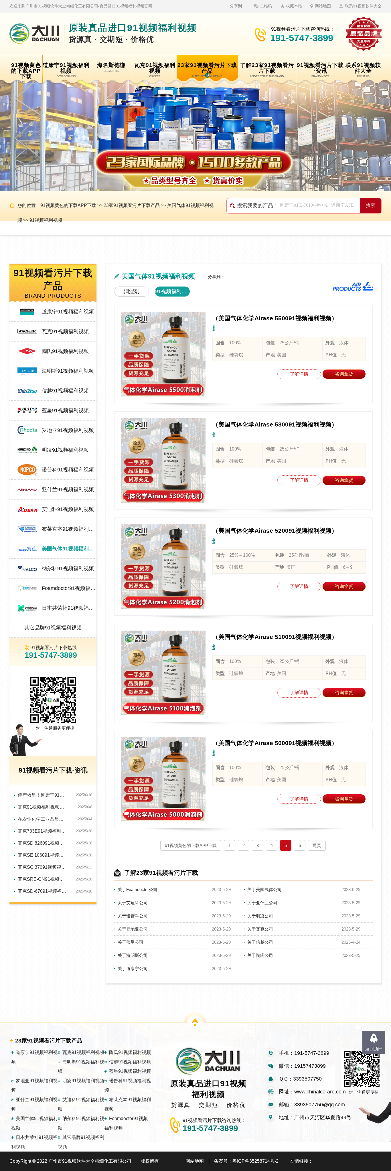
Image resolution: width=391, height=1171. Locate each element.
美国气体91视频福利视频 (69, 549)
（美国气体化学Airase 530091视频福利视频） (274, 424)
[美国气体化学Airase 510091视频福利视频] (163, 673)
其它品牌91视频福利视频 (53, 628)
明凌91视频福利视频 (65, 450)
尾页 (317, 845)
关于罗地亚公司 (133, 929)
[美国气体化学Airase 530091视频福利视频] (163, 460)
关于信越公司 (260, 942)
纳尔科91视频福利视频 (68, 568)
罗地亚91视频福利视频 (68, 430)
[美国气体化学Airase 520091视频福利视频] (163, 566)
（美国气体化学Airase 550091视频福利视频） (274, 318)
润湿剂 (131, 291)
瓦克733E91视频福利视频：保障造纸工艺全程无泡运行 (42, 831)
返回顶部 (373, 1048)
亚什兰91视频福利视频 (68, 489)
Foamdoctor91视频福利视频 (69, 588)
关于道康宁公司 (133, 968)
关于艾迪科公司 (133, 902)
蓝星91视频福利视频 (65, 410)
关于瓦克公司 (260, 929)
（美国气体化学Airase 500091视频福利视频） (274, 743)
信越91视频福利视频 (65, 391)
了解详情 (299, 374)
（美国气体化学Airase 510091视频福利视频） (274, 636)
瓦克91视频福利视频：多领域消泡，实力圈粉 (42, 807)
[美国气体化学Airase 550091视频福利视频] (163, 354)
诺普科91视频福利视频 (68, 470)
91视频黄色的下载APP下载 (68, 205)
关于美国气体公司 (264, 889)
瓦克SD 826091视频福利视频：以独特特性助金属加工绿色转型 (42, 843)
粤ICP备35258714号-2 (255, 1161)
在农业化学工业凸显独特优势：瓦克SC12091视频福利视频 (42, 819)
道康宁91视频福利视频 (68, 312)
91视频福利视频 (45, 220)
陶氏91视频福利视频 (65, 351)
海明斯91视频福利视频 (68, 371)
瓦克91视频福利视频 (65, 331)
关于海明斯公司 (133, 955)
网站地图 (323, 6)
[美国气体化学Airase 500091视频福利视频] (163, 779)
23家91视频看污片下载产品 (132, 205)
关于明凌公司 (260, 915)
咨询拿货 (344, 374)
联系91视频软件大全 (363, 6)
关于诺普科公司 (133, 915)
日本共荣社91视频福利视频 (69, 608)
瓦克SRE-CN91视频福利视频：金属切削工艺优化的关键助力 (42, 879)
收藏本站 (294, 6)
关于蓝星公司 (130, 942)
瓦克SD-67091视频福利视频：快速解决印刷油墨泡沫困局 (42, 891)
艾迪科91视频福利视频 (68, 509)
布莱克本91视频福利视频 (69, 529)
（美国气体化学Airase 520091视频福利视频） (274, 530)
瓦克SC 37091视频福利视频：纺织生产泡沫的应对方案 (42, 867)
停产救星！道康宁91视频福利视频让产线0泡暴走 (42, 795)
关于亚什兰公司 (262, 902)
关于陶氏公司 (260, 955)
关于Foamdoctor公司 (137, 889)
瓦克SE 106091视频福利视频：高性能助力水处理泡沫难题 (42, 855)
